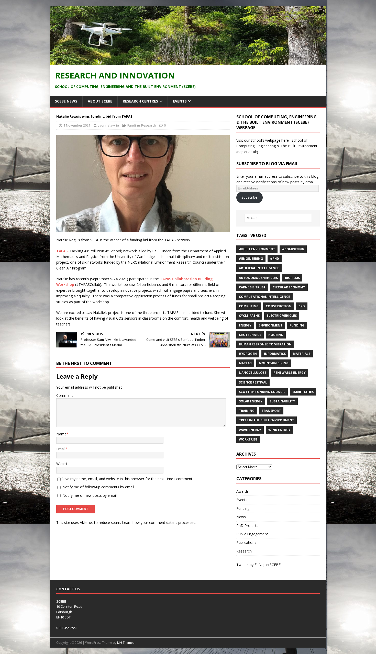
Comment (64, 395)
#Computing (293, 249)
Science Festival (253, 382)
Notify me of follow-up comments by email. (98, 486)
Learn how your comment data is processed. (159, 522)
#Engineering (251, 258)
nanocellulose (252, 372)
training (247, 411)
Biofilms (292, 278)
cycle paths (249, 315)
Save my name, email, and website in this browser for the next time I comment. (127, 478)
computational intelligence (264, 297)
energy (245, 325)
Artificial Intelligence (259, 268)
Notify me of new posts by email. (89, 495)
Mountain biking (274, 363)
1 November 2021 (76, 125)
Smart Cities (303, 392)
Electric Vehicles (282, 315)
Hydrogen (248, 354)
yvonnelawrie (108, 125)
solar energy (250, 401)
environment (270, 325)
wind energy (279, 430)
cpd (301, 306)
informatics (275, 354)
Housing (275, 335)
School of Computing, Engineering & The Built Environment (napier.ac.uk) (276, 146)
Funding (133, 125)
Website (63, 463)
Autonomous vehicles (258, 278)
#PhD (274, 258)
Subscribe (249, 197)
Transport (271, 411)
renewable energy (289, 372)
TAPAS (62, 251)
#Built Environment (257, 249)
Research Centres (140, 101)
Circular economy (289, 287)
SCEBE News (66, 101)
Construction (278, 306)
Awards (242, 491)
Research (148, 125)
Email (60, 448)
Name (61, 434)
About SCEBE (100, 101)
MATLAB (245, 363)
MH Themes (125, 642)
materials (301, 354)
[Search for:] (278, 218)
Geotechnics (250, 335)
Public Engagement (252, 534)
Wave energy (250, 430)
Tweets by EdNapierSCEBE (258, 564)
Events (180, 101)
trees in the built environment (266, 420)
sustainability (282, 401)
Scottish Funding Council (262, 392)
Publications (246, 542)
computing (249, 306)
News (241, 516)
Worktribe (248, 439)
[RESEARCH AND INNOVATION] (188, 61)
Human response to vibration (265, 344)
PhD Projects (247, 525)
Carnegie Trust (252, 287)
